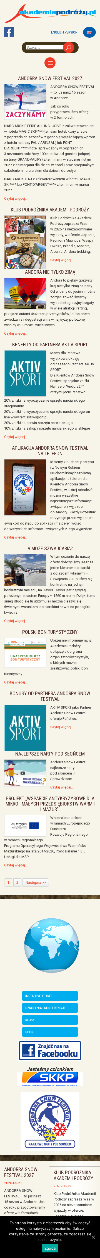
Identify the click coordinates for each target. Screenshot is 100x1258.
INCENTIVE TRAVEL (38, 996)
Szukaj (68, 47)
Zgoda (50, 1248)
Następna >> (36, 882)
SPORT (30, 1032)
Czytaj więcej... (16, 198)
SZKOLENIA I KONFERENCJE (45, 1008)
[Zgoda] (93, 1237)
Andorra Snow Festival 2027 (21, 1172)
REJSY (30, 1020)
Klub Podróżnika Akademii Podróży (73, 1175)
